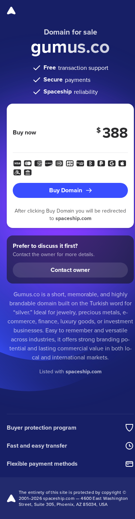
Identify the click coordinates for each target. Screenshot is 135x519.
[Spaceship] (11, 10)
